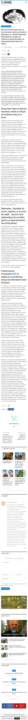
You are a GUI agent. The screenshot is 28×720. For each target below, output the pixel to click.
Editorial (16, 453)
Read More (23, 718)
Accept (17, 718)
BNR (14, 274)
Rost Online (18, 152)
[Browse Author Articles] (14, 419)
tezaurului (8, 203)
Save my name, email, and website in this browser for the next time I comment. (14, 584)
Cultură (4, 470)
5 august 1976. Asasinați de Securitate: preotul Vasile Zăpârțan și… (17, 647)
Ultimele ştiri (8, 26)
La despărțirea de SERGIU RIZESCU (14, 634)
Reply (25, 548)
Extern (3, 26)
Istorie (4, 453)
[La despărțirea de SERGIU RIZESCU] (8, 456)
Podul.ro (3, 68)
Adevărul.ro (17, 231)
